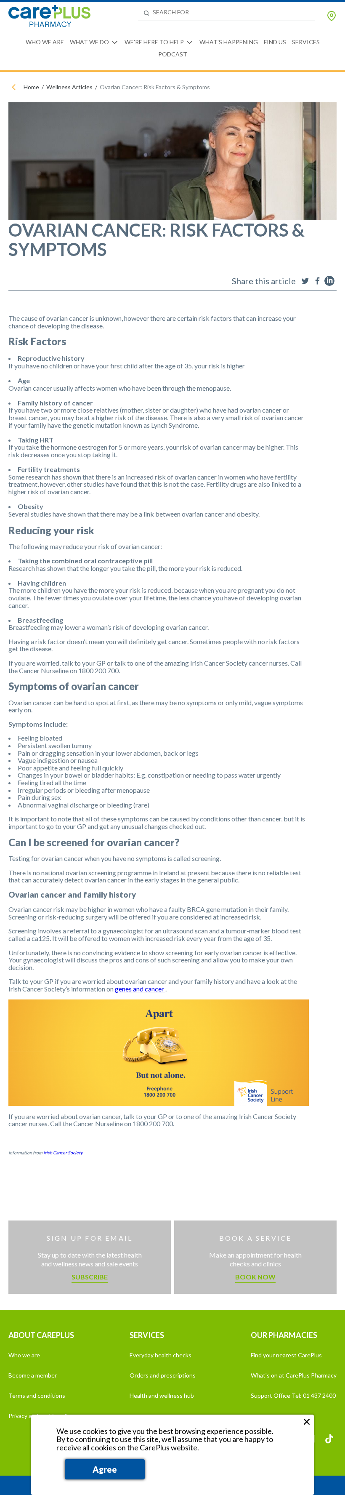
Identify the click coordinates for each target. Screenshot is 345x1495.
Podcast (172, 54)
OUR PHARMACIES (284, 1335)
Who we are (24, 1355)
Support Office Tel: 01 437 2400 (293, 1395)
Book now (255, 1277)
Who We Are (45, 41)
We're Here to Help (154, 41)
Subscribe (90, 1277)
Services (306, 41)
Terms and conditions (36, 1395)
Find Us (275, 41)
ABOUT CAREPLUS (41, 1335)
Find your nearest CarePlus (286, 1355)
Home (31, 87)
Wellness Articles (69, 87)
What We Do (89, 41)
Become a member (32, 1375)
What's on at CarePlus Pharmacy (294, 1375)
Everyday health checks (160, 1355)
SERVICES (147, 1335)
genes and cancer (140, 989)
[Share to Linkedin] (329, 281)
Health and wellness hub (162, 1395)
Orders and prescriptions (163, 1375)
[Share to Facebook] (317, 281)
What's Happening (228, 41)
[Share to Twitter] (305, 281)
